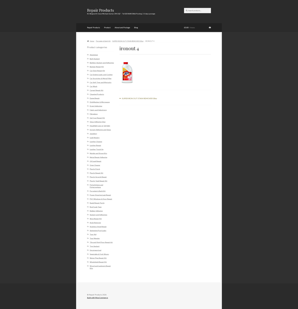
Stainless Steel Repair (98, 227)
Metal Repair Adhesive (98, 157)
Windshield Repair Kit (98, 262)
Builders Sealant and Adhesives (102, 63)
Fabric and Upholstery (98, 110)
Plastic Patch (95, 169)
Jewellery (93, 134)
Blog (136, 27)
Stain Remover (95, 223)
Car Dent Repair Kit (97, 71)
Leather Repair (95, 145)
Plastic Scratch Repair (98, 177)
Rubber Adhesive (96, 211)
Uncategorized (95, 250)
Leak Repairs (95, 138)
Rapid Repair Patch (97, 203)
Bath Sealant (95, 59)
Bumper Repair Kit (97, 67)
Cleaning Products (97, 94)
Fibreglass (94, 114)
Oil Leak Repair (95, 161)
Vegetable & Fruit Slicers (99, 254)
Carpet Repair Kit (96, 90)
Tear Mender (95, 238)
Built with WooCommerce (97, 298)
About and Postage (122, 27)
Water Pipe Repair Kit (98, 258)
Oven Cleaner (95, 165)
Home (92, 41)
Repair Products (100, 10)
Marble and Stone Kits (98, 153)
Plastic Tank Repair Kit (98, 181)
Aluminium (94, 55)
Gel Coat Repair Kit (97, 118)
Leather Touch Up (96, 149)
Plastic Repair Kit (96, 173)
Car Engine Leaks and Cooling (101, 75)
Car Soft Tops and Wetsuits (100, 82)
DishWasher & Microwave (100, 102)
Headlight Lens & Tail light (100, 126)
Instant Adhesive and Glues (100, 130)
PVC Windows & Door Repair (101, 199)
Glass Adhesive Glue (97, 122)
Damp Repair (95, 98)
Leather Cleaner (96, 142)
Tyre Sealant (95, 246)
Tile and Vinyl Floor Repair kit (101, 242)
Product (107, 27)
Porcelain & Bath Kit (103, 41)
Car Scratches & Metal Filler (101, 78)
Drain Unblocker (96, 106)
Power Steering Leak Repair (100, 195)
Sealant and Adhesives (98, 215)
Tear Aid (93, 234)
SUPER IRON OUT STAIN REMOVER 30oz (127, 41)
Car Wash (93, 86)
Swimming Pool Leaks (98, 231)
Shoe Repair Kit (96, 219)
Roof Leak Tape (96, 207)
